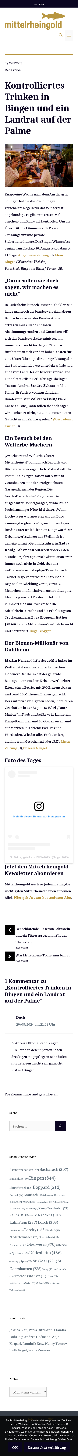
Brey (49, 1195)
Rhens (22, 1253)
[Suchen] (60, 1126)
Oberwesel (41, 1244)
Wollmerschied (17, 1289)
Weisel (30, 1283)
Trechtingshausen (30, 1275)
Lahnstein (23, 1222)
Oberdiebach (49, 1237)
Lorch (48, 1222)
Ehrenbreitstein (25, 1201)
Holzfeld (33, 1208)
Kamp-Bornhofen (53, 1208)
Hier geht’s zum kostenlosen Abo (42, 897)
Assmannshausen (24, 1169)
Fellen (57, 1201)
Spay (26, 1261)
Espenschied (44, 1201)
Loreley (34, 1229)
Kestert (33, 1215)
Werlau (54, 1283)
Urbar (52, 1276)
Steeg (47, 1269)
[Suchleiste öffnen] (61, 35)
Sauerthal (14, 1261)
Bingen (42, 1177)
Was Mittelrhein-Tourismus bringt (43, 954)
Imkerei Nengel (35, 747)
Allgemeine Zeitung (33, 254)
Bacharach (53, 1169)
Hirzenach (20, 1208)
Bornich (16, 1195)
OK (15, 1447)
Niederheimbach (23, 1236)
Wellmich (42, 1283)
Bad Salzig (19, 1178)
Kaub (17, 1214)
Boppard (46, 1186)
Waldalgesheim (17, 1283)
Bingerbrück (20, 1187)
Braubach (35, 1194)
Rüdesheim (45, 1252)
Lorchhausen (16, 1230)
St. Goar (45, 1261)
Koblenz (50, 1214)
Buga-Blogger (40, 630)
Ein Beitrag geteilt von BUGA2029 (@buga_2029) (39, 857)
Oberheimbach (17, 1245)
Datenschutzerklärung (47, 1447)
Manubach (53, 1230)
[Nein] (73, 1436)
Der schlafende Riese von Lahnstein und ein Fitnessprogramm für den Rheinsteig (43, 935)
